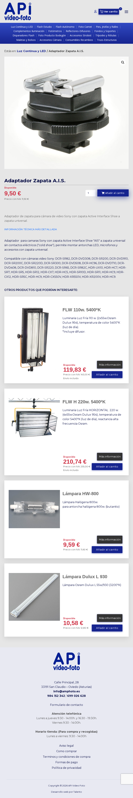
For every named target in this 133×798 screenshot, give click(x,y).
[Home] (17, 11)
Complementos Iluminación (29, 31)
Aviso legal (66, 745)
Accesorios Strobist (80, 35)
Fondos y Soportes (105, 31)
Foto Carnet (85, 26)
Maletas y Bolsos (26, 40)
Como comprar (66, 751)
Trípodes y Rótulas (105, 35)
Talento (77, 791)
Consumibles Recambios (79, 40)
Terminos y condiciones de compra (66, 756)
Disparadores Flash (23, 35)
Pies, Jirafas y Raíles (107, 26)
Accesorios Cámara (50, 40)
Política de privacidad (66, 767)
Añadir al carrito (114, 193)
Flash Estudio (44, 26)
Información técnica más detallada (30, 229)
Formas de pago (66, 762)
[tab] (63, 229)
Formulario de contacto (66, 705)
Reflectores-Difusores (78, 31)
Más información (110, 364)
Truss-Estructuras (107, 40)
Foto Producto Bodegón (52, 35)
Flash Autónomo (65, 26)
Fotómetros (55, 31)
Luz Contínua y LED (22, 26)
